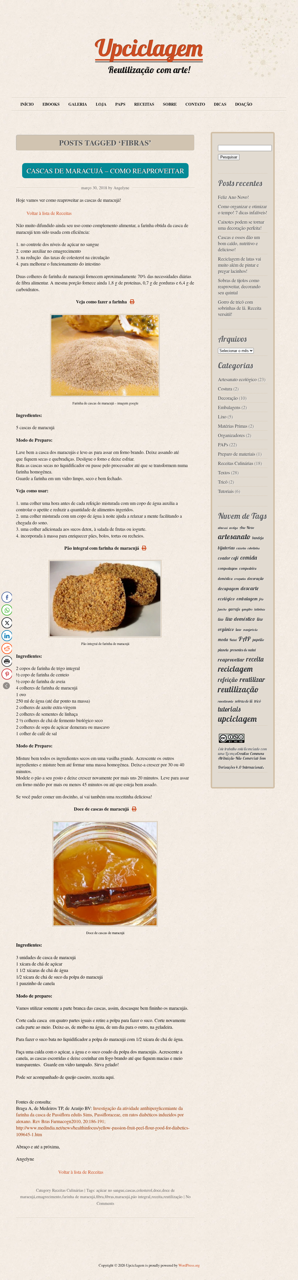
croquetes (240, 579)
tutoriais (229, 709)
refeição (228, 679)
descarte (250, 588)
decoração (255, 578)
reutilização (173, 1196)
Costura (225, 389)
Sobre (170, 104)
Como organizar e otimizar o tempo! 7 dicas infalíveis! (242, 209)
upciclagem (237, 718)
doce (157, 1190)
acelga (233, 528)
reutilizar (252, 679)
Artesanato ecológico (237, 379)
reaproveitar (231, 659)
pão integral (140, 1196)
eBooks (51, 104)
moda (223, 639)
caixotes (241, 548)
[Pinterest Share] (7, 674)
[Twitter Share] (7, 622)
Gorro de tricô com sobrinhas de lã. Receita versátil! (239, 308)
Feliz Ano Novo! (233, 197)
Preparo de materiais (236, 454)
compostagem (227, 568)
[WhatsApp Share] (7, 610)
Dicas (220, 104)
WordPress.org (189, 1265)
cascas (130, 1190)
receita (157, 1196)
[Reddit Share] (7, 648)
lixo (221, 619)
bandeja (258, 537)
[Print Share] (7, 661)
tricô (257, 701)
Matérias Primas (232, 426)
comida (248, 557)
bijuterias (226, 548)
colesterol (144, 1190)
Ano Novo (247, 527)
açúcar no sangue (110, 1190)
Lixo (222, 416)
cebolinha (254, 548)
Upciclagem (149, 47)
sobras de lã (244, 701)
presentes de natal (243, 650)
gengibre (247, 609)
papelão (258, 639)
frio (261, 599)
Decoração (228, 398)
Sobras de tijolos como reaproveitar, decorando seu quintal (239, 286)
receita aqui (103, 1077)
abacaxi (223, 528)
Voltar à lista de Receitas (49, 213)
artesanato (234, 536)
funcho (222, 609)
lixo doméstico (240, 619)
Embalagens (229, 407)
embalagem (247, 599)
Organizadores (231, 435)
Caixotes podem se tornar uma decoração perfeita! (241, 225)
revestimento (225, 701)
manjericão (250, 630)
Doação (243, 104)
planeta (223, 650)
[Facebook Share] (7, 597)
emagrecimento (48, 1196)
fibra (100, 1196)
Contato (195, 104)
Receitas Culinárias (67, 1190)
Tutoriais (226, 491)
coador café (228, 558)
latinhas (259, 609)
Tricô (223, 482)
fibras (109, 1196)
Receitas (144, 104)
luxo (239, 629)
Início (27, 104)
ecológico (226, 599)
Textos (224, 472)
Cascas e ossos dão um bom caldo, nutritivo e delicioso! (239, 243)
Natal (233, 640)
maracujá (122, 1196)
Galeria (77, 104)
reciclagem (235, 669)
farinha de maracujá (78, 1196)
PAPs (120, 104)
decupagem (228, 588)
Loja (101, 104)
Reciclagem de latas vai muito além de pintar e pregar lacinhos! (239, 265)
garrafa (234, 609)
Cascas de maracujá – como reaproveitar (105, 170)
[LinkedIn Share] (7, 635)
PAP (244, 639)
